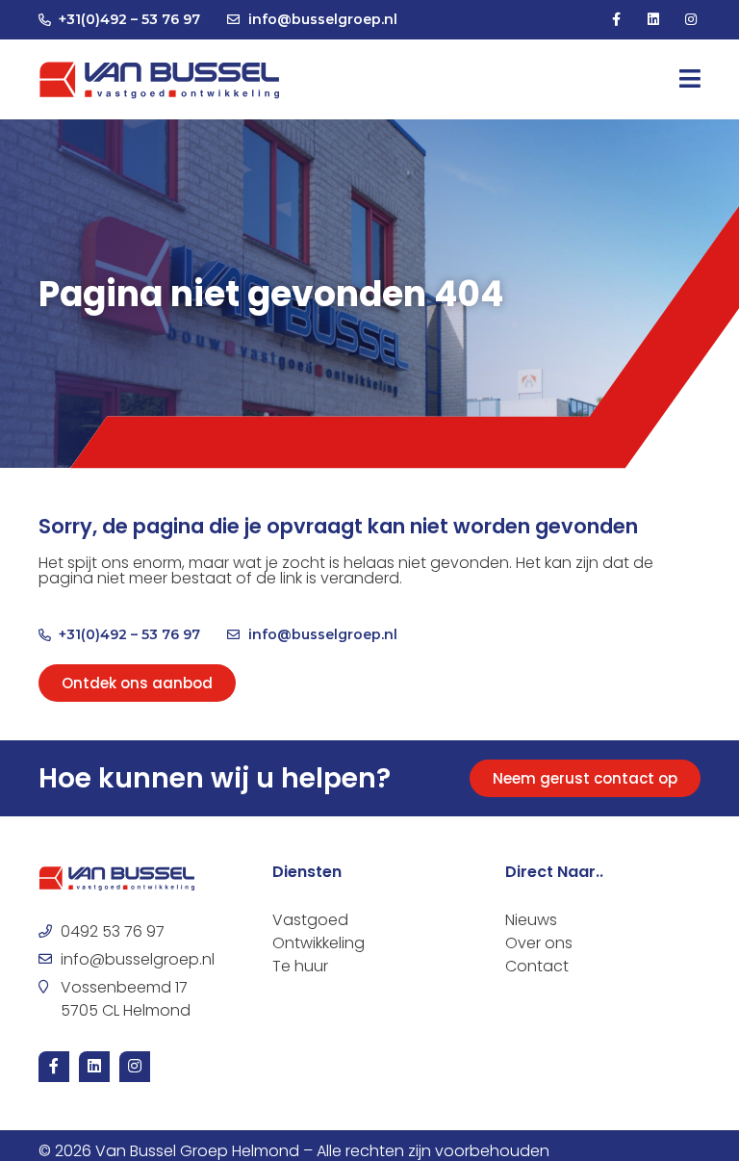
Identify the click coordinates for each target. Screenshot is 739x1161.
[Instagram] (691, 20)
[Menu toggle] (690, 79)
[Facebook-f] (615, 20)
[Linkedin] (654, 20)
